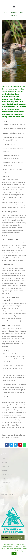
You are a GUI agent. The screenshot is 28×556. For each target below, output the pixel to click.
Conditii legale (5, 478)
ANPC (3, 486)
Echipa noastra (5, 470)
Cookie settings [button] (19, 551)
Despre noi (4, 462)
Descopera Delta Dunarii (8, 494)
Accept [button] (14, 553)
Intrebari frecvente (6, 466)
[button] (14, 7)
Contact (3, 458)
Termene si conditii (6, 482)
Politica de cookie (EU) (7, 474)
